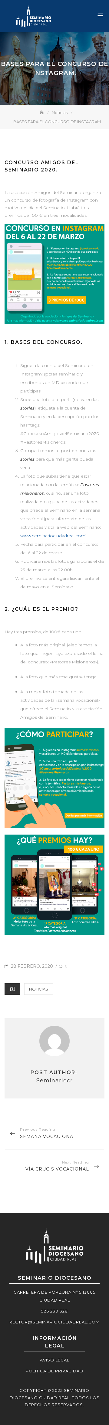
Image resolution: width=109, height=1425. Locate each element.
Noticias (38, 989)
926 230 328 (54, 1311)
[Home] (42, 112)
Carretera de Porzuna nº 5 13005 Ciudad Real (54, 1296)
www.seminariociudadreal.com (52, 535)
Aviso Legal (54, 1360)
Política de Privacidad (54, 1370)
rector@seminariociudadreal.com (54, 1322)
